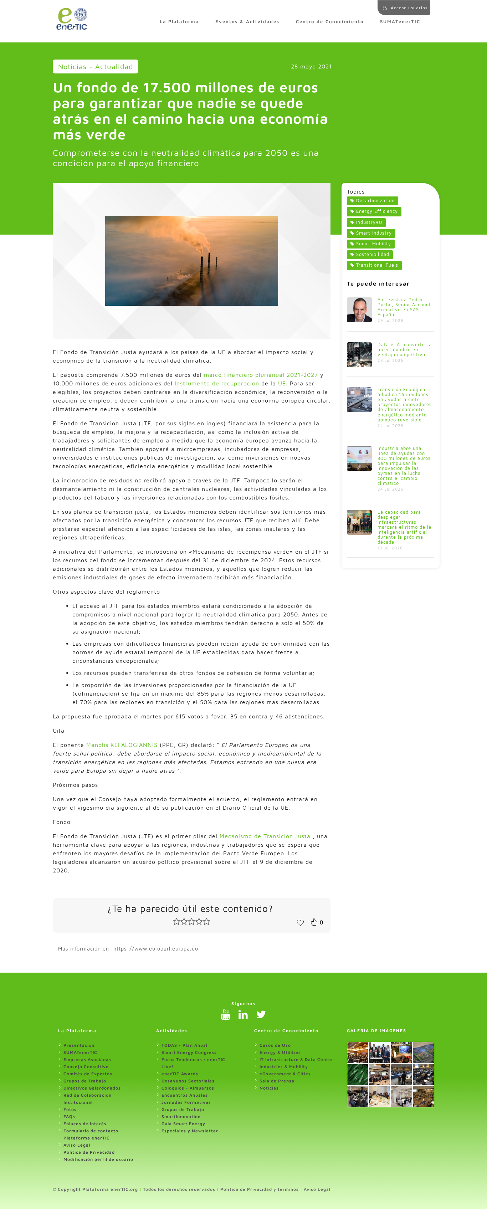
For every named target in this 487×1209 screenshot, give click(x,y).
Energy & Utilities (280, 1052)
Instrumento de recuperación (217, 383)
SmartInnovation (181, 1116)
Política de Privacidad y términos (259, 1189)
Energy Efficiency (377, 211)
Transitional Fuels (377, 265)
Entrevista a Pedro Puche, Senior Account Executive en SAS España (404, 307)
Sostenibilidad (372, 254)
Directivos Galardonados (92, 1088)
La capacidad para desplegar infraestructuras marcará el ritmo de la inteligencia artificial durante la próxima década (404, 527)
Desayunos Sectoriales (188, 1081)
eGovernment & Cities (285, 1073)
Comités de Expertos (87, 1073)
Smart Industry (374, 233)
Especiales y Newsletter (190, 1130)
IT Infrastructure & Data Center (296, 1059)
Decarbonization (375, 200)
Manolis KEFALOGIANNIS (122, 745)
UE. (284, 383)
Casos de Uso (275, 1045)
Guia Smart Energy (183, 1123)
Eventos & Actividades (247, 21)
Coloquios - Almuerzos (188, 1088)
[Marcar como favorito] (300, 922)
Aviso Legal (76, 1145)
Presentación (78, 1045)
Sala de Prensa (277, 1081)
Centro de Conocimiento (330, 21)
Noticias (269, 1088)
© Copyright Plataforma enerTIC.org (95, 1189)
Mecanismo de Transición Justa (265, 836)
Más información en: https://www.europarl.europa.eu (128, 949)
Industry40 (369, 222)
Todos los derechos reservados (179, 1189)
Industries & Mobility (284, 1066)
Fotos (70, 1109)
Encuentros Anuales (185, 1095)
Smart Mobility (373, 243)
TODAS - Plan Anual (184, 1045)
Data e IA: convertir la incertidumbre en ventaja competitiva (405, 349)
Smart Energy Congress (189, 1052)
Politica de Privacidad (89, 1152)
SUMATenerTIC (400, 21)
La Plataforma (179, 21)
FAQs (69, 1116)
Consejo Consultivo (86, 1066)
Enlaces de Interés (85, 1123)
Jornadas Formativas (186, 1102)
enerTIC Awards (180, 1073)
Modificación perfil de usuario (98, 1159)
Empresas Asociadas (87, 1059)
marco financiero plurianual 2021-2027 (261, 375)
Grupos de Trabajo (84, 1081)
